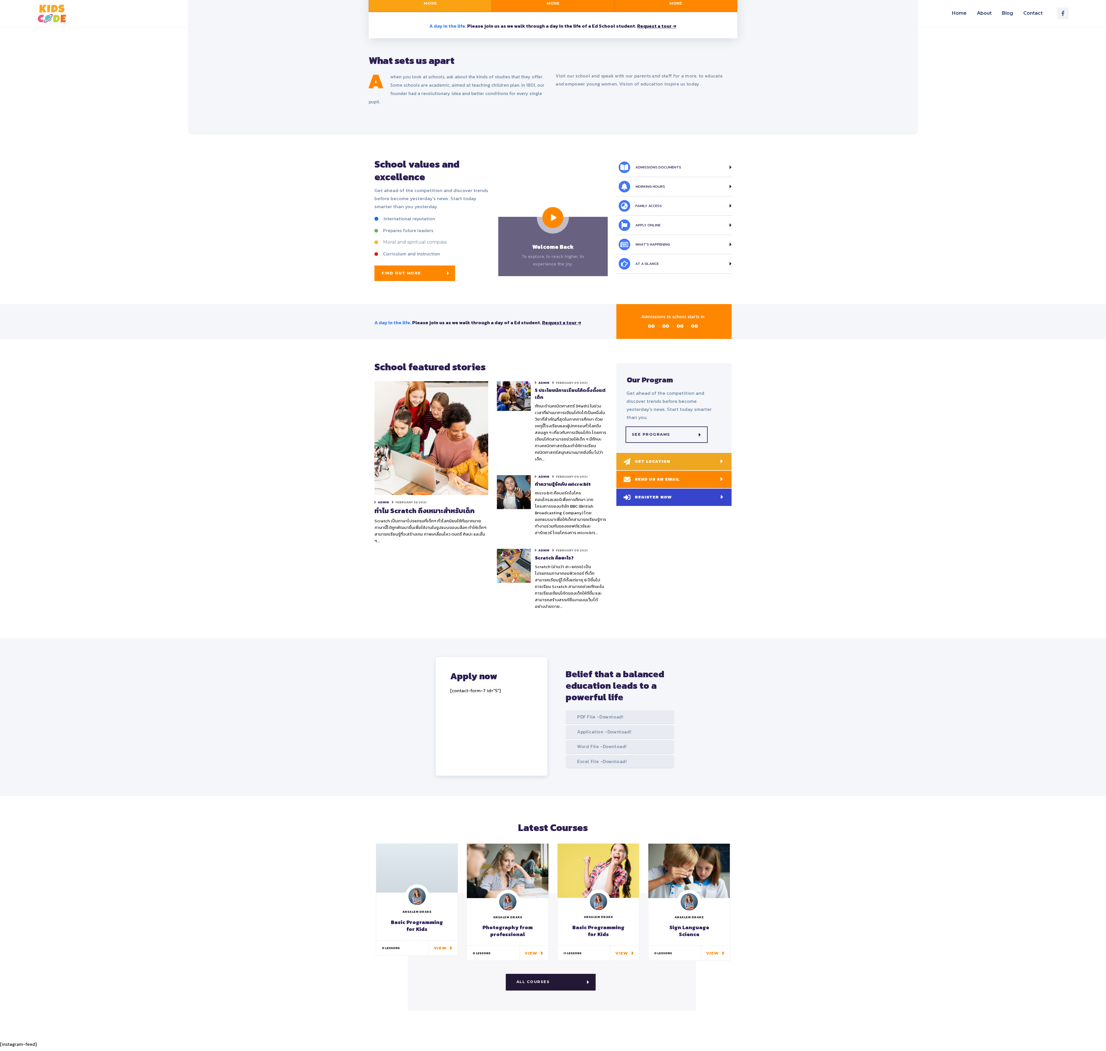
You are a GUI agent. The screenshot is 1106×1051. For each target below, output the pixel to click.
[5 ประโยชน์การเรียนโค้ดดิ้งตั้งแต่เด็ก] (514, 395)
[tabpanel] (553, 25)
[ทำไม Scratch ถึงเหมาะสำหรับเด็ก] (431, 437)
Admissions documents (658, 167)
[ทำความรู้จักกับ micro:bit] (514, 491)
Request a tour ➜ (656, 25)
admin (383, 502)
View (440, 948)
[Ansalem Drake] (417, 896)
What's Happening (652, 244)
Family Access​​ (648, 205)
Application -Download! (604, 731)
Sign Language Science (689, 930)
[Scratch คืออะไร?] (514, 565)
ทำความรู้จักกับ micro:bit (563, 484)
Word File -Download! (602, 746)
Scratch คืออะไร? (554, 557)
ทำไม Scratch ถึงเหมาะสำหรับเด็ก (424, 511)
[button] (414, 273)
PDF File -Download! (600, 716)
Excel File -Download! (602, 761)
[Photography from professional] (507, 870)
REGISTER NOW (653, 497)
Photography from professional (507, 930)
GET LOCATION (652, 461)
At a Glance (647, 263)
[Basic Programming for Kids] (598, 870)
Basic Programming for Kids (417, 925)
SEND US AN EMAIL (657, 479)
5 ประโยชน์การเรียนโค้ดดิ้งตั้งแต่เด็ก (570, 393)
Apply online (647, 225)
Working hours (650, 186)
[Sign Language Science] (689, 870)
